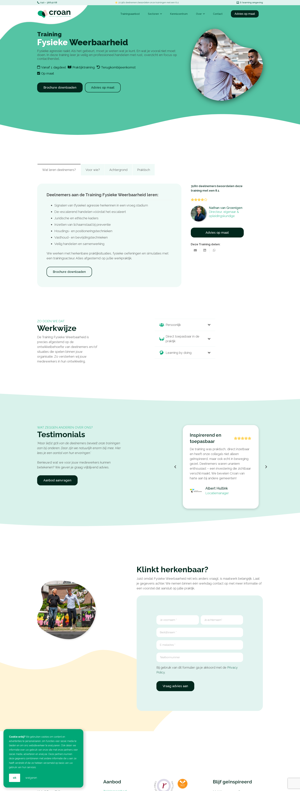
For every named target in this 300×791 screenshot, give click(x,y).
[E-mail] (195, 250)
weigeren (31, 777)
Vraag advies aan (175, 686)
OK (14, 777)
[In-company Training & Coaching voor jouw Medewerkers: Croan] (54, 14)
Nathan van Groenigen (225, 208)
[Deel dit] (205, 250)
